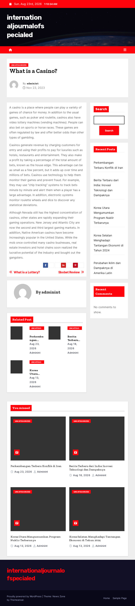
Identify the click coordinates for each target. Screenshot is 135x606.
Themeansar (17, 599)
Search (101, 109)
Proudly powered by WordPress (24, 596)
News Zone (59, 596)
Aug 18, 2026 (82, 475)
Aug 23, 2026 (23, 471)
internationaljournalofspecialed (25, 26)
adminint (32, 83)
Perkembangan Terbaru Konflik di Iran (36, 466)
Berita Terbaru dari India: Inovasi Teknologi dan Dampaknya (91, 467)
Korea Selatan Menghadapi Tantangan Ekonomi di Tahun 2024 (94, 538)
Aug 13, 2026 (23, 545)
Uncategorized (19, 65)
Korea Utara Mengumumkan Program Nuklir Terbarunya (36, 538)
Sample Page (120, 598)
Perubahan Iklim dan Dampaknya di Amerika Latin (107, 268)
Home (106, 598)
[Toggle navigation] (125, 50)
